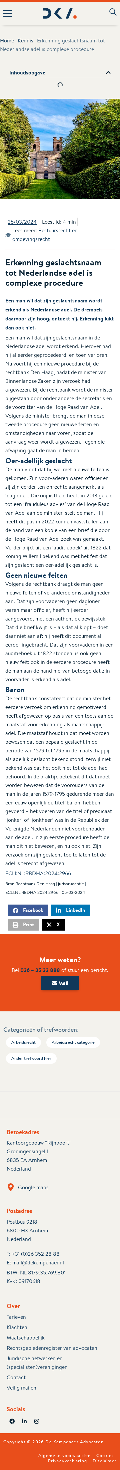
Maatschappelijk (26, 1337)
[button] (9, 13)
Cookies (105, 1455)
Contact (16, 1377)
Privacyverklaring (67, 1461)
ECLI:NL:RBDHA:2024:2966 (38, 873)
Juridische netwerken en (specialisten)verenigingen (37, 1363)
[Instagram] (36, 1421)
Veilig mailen (21, 1387)
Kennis (25, 40)
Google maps (33, 1187)
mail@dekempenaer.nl (38, 1262)
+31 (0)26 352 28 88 (36, 1253)
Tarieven (16, 1316)
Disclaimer (105, 1461)
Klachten (17, 1327)
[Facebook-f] (12, 1421)
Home (7, 40)
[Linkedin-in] (24, 1421)
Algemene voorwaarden (64, 1455)
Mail (62, 983)
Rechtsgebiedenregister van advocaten (52, 1348)
